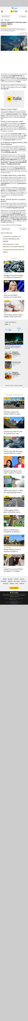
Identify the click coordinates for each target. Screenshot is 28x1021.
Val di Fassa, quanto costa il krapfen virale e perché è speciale (13, 317)
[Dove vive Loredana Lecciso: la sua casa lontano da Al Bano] (14, 286)
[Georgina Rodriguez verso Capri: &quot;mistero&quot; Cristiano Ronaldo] (14, 462)
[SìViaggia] (14, 8)
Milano (5, 293)
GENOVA (23, 581)
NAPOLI (22, 579)
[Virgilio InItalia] (14, 11)
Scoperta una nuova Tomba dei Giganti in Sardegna (13, 570)
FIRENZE (10, 581)
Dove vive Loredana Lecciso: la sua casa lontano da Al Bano (13, 297)
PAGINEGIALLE (11, 594)
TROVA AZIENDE (14, 588)
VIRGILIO (7, 594)
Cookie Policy (20, 598)
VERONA (5, 583)
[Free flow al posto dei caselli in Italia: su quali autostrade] (14, 403)
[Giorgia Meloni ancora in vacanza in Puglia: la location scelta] (14, 540)
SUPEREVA (16, 596)
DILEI (15, 595)
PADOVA (21, 583)
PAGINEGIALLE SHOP (18, 594)
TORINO (16, 579)
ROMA (5, 579)
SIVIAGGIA (18, 595)
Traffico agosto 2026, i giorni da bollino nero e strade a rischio (12, 512)
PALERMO (3, 581)
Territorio (3, 25)
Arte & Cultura (8, 555)
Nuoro (5, 567)
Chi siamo (6, 598)
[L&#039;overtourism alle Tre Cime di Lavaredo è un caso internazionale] (14, 422)
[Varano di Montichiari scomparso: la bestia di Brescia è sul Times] (14, 521)
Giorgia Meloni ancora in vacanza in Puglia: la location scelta (12, 551)
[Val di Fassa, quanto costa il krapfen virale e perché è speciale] (14, 306)
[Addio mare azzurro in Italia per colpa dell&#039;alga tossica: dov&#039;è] (14, 481)
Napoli (5, 469)
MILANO (10, 579)
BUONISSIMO (12, 596)
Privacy (16, 598)
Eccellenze (7, 301)
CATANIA (11, 583)
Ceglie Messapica (8, 547)
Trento (9, 25)
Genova (5, 488)
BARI (16, 583)
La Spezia (6, 273)
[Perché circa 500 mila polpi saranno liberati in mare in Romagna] (14, 442)
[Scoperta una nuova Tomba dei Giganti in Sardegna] (14, 560)
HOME (2, 20)
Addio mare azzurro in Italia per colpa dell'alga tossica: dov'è (13, 492)
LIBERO (3, 594)
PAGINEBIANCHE (6, 595)
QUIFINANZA (23, 595)
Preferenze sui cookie (12, 599)
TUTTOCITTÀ (11, 595)
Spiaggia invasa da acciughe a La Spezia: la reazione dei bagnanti (13, 277)
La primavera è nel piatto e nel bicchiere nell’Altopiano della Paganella (12, 239)
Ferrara (5, 449)
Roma (5, 508)
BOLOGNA (17, 581)
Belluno (5, 429)
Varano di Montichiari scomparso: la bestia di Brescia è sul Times (12, 532)
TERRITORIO (6, 20)
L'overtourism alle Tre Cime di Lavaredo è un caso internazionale (13, 433)
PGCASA (24, 594)
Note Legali (11, 598)
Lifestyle (7, 261)
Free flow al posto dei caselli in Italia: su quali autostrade (12, 414)
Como (5, 410)
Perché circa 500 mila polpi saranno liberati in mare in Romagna (13, 453)
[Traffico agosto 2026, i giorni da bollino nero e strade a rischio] (14, 501)
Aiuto (18, 599)
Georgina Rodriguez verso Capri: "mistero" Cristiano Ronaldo (13, 473)
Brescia (5, 527)
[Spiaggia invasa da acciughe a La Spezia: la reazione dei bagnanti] (14, 266)
